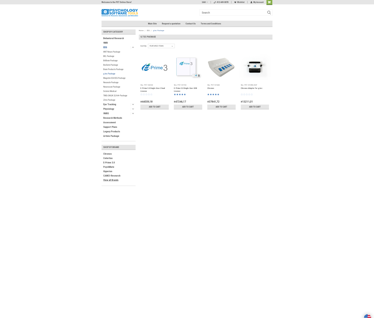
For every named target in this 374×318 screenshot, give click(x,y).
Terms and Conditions (211, 23)
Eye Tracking (109, 104)
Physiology (108, 109)
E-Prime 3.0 (109, 162)
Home (141, 31)
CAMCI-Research (111, 175)
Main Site (152, 23)
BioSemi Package (110, 65)
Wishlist (240, 2)
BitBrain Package (110, 60)
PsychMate (108, 167)
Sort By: (143, 46)
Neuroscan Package (111, 86)
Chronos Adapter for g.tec (251, 88)
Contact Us (191, 23)
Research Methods (112, 118)
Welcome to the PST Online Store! (117, 2)
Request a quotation (171, 23)
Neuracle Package (110, 82)
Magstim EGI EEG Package (114, 78)
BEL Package (108, 56)
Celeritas (108, 158)
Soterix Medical (109, 91)
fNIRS (106, 113)
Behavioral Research (113, 38)
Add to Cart (154, 107)
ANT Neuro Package (111, 51)
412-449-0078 (222, 2)
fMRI (105, 42)
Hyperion (107, 171)
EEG (105, 47)
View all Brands (110, 180)
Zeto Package (109, 100)
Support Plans (110, 127)
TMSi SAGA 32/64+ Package (115, 95)
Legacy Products (111, 131)
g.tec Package (109, 73)
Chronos (107, 153)
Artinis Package (111, 136)
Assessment (109, 122)
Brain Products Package (113, 69)
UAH (204, 2)
